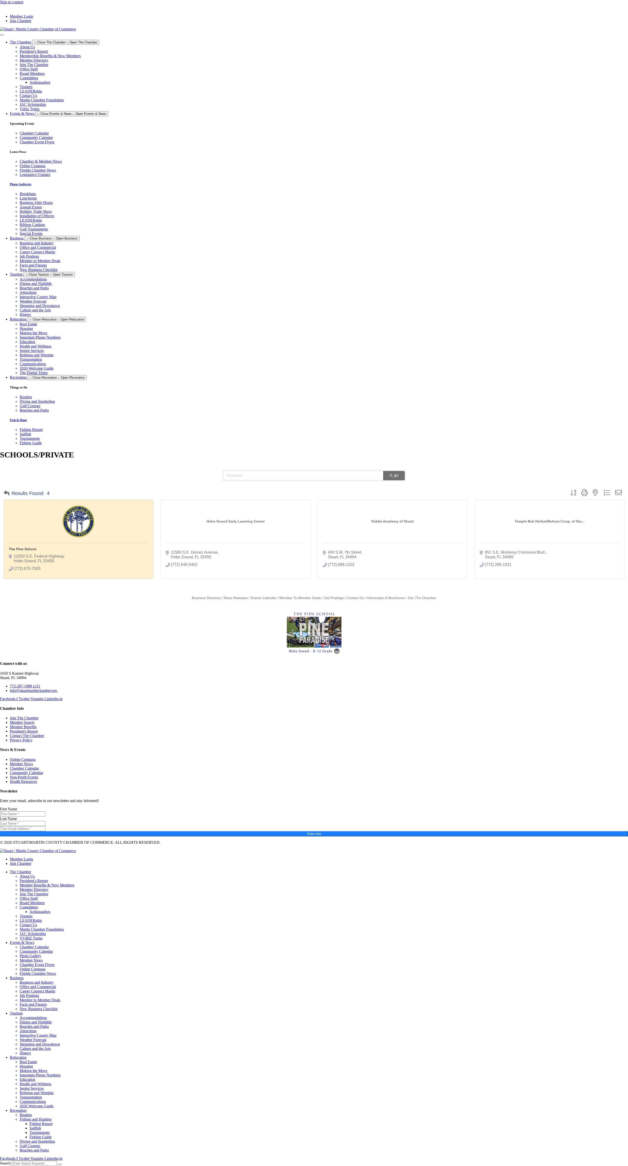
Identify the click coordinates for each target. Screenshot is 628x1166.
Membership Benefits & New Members (50, 56)
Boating (26, 1115)
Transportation (31, 359)
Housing (26, 328)
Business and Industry (37, 243)
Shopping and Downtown (40, 306)
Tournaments (39, 1132)
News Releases (236, 598)
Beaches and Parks (34, 288)
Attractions (28, 292)
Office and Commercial (38, 247)
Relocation (18, 1057)
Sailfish (35, 1128)
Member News (31, 960)
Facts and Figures (33, 265)
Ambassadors (39, 82)
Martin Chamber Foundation (42, 100)
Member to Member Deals (40, 261)
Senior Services (32, 350)
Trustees (26, 87)
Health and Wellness (35, 346)
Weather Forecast (33, 301)
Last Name (8, 819)
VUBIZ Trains (31, 938)
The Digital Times (34, 373)
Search (5, 1163)
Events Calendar (263, 598)
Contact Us (28, 96)
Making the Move (33, 333)
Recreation (18, 1110)
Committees (29, 78)
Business (17, 978)
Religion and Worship (36, 355)
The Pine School (22, 549)
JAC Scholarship (33, 104)
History (25, 314)
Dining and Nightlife (36, 283)
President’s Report (34, 51)
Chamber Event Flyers (37, 965)
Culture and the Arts (35, 310)
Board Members (32, 73)
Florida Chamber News (38, 973)
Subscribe (314, 834)
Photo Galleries (20, 184)
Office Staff (29, 69)
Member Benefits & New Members (47, 885)
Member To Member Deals (300, 598)
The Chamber (20, 872)
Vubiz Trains (29, 109)
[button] (7, 493)
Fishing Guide (40, 1137)
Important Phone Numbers (40, 337)
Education (27, 342)
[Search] (60, 1164)
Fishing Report (40, 1124)
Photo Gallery (30, 956)
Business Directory (206, 598)
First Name (8, 809)
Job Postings (29, 256)
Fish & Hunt (18, 420)
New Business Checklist (38, 270)
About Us (27, 47)
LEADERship (31, 91)
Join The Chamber (34, 65)
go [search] (396, 475)
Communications (33, 364)
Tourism (16, 1013)
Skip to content (11, 2)
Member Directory (34, 60)
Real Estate (28, 324)
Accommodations (33, 279)
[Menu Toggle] (2, 35)
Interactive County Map (38, 297)
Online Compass (32, 969)
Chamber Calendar (34, 947)
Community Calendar (36, 951)
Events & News (22, 942)
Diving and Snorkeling (37, 1141)
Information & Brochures (386, 598)
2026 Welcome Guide (36, 368)
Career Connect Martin (37, 252)
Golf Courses (30, 1146)
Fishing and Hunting (36, 1119)
